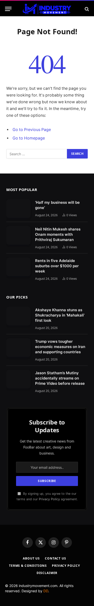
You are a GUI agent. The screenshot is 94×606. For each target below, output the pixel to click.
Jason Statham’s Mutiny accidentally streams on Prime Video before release (60, 378)
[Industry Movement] (47, 9)
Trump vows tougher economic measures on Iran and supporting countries (60, 346)
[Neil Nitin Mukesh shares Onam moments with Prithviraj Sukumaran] (18, 235)
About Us (31, 558)
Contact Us (55, 558)
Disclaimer (47, 573)
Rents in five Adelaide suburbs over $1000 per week (57, 266)
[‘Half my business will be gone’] (18, 208)
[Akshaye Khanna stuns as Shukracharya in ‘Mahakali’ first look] (18, 316)
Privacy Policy (49, 499)
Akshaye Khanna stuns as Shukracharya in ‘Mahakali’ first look (59, 315)
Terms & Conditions (28, 566)
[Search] (86, 8)
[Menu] (8, 8)
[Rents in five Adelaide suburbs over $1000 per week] (18, 267)
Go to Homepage (29, 138)
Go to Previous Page (32, 129)
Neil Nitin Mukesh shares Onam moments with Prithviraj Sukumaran (57, 234)
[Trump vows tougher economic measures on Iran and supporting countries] (18, 347)
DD (45, 591)
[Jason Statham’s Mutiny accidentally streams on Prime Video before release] (18, 379)
